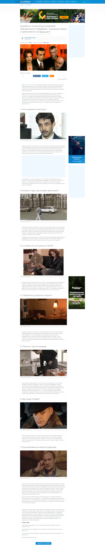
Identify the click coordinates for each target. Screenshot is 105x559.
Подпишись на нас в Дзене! (43, 543)
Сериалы (22, 4)
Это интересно (28, 4)
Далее (28, 526)
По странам (46, 1)
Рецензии (53, 1)
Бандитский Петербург (30, 84)
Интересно (74, 1)
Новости (68, 1)
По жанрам (39, 1)
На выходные (60, 1)
